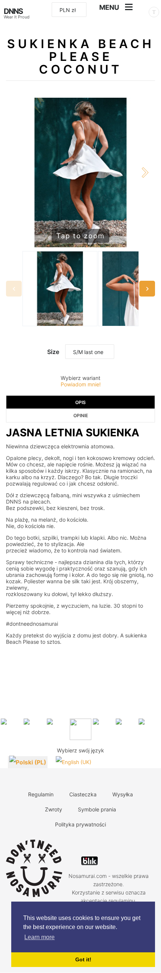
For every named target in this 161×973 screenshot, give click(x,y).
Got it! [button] (83, 959)
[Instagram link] (102, 843)
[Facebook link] (89, 843)
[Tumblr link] (115, 843)
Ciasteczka (83, 794)
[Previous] (16, 172)
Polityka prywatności (80, 824)
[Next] (145, 172)
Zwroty (53, 809)
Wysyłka (122, 794)
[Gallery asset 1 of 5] (59, 288)
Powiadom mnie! (81, 384)
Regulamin (41, 794)
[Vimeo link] (128, 843)
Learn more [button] (39, 937)
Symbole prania (97, 809)
